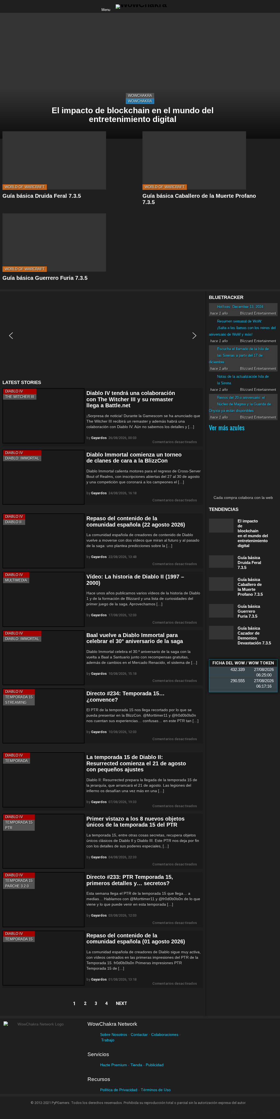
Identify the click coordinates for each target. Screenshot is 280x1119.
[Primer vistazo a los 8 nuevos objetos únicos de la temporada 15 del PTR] (43, 841)
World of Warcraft (25, 187)
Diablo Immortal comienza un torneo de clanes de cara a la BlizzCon (134, 458)
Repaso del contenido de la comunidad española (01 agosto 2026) (135, 938)
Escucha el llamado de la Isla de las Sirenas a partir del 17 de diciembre (239, 355)
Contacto (270, 1112)
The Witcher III (19, 397)
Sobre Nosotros (113, 1034)
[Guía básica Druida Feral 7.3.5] (54, 160)
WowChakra (140, 96)
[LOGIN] (175, 6)
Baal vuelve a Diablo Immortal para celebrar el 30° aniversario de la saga (134, 638)
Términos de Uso (156, 1090)
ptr (8, 828)
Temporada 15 (19, 697)
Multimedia (16, 580)
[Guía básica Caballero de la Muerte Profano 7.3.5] (194, 160)
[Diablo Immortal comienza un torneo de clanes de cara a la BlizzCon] (43, 477)
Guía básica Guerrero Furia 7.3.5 (45, 278)
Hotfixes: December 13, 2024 (240, 307)
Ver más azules (226, 427)
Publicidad (155, 1065)
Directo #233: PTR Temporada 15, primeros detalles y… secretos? (129, 880)
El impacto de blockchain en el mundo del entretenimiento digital (253, 533)
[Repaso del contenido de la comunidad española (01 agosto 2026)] (43, 958)
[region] (102, 335)
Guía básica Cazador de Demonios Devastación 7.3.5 (254, 635)
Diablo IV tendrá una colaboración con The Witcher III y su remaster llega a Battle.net (130, 399)
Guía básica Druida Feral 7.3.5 (41, 196)
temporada (16, 761)
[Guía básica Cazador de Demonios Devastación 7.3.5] (221, 633)
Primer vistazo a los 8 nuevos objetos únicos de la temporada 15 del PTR (135, 822)
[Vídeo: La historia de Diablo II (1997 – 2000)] (43, 599)
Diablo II (13, 522)
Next (121, 1003)
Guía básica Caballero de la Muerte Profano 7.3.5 (250, 587)
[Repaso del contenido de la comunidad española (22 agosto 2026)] (43, 540)
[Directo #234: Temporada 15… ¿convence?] (43, 715)
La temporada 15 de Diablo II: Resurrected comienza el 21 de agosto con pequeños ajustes (136, 763)
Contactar (139, 1034)
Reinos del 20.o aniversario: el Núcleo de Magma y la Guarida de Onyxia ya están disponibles (240, 404)
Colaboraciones (164, 1034)
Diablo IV (14, 391)
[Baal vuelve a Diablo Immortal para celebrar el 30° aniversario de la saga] (43, 657)
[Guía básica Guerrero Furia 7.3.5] (54, 242)
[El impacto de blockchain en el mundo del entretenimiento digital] (140, 76)
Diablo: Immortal (22, 458)
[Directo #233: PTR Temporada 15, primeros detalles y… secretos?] (43, 899)
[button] (11, 335)
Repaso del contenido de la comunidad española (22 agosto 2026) (135, 521)
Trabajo (107, 1040)
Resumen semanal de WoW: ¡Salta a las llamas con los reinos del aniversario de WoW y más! (242, 327)
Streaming (16, 703)
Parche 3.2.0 (17, 886)
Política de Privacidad (118, 1090)
